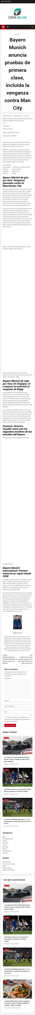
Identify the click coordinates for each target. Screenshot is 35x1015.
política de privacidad (8, 870)
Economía (5, 842)
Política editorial (7, 868)
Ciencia (5, 845)
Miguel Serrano (8, 115)
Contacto (5, 853)
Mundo (4, 840)
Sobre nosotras (7, 862)
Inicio (4, 836)
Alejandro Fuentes (15, 764)
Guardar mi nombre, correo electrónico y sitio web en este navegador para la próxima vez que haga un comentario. (17, 719)
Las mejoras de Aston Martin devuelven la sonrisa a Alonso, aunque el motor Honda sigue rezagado (17, 759)
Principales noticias (8, 838)
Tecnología (5, 847)
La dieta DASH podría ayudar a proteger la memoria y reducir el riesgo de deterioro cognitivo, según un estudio (17, 1003)
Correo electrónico (9, 706)
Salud (6, 981)
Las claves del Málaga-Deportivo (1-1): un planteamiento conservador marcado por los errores (17, 821)
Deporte (17, 34)
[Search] (32, 26)
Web (5, 712)
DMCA (4, 866)
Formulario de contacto (9, 864)
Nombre (7, 700)
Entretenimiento (7, 851)
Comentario (8, 678)
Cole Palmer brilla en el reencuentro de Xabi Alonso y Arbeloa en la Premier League (16, 939)
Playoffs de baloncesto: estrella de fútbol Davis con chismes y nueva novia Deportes (10, 659)
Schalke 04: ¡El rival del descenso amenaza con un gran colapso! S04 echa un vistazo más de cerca (25, 659)
